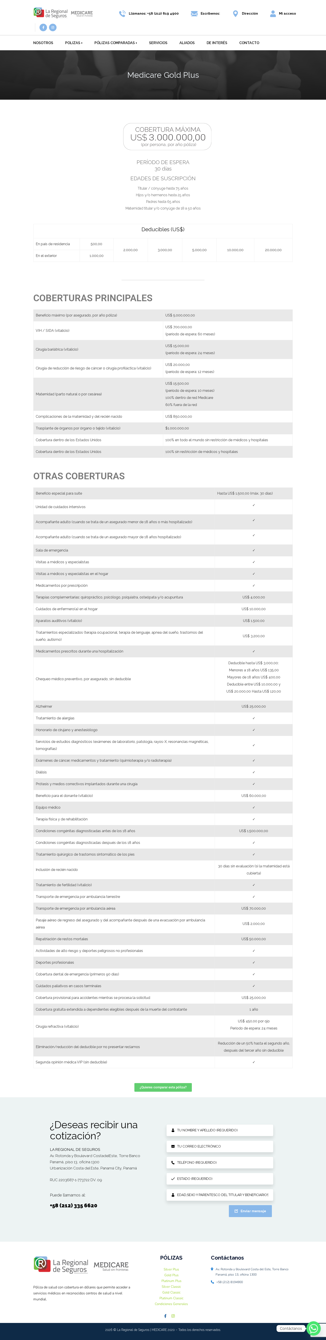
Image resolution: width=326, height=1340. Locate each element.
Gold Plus (171, 1275)
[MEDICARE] (63, 13)
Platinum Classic (171, 1298)
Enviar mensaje (253, 1211)
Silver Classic (171, 1286)
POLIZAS (72, 43)
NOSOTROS (43, 43)
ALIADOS (187, 43)
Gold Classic (171, 1292)
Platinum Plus (171, 1281)
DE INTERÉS (217, 43)
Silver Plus (171, 1269)
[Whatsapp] (314, 1328)
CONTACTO (249, 43)
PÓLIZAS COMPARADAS (114, 43)
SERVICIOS (158, 43)
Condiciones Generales (171, 1304)
